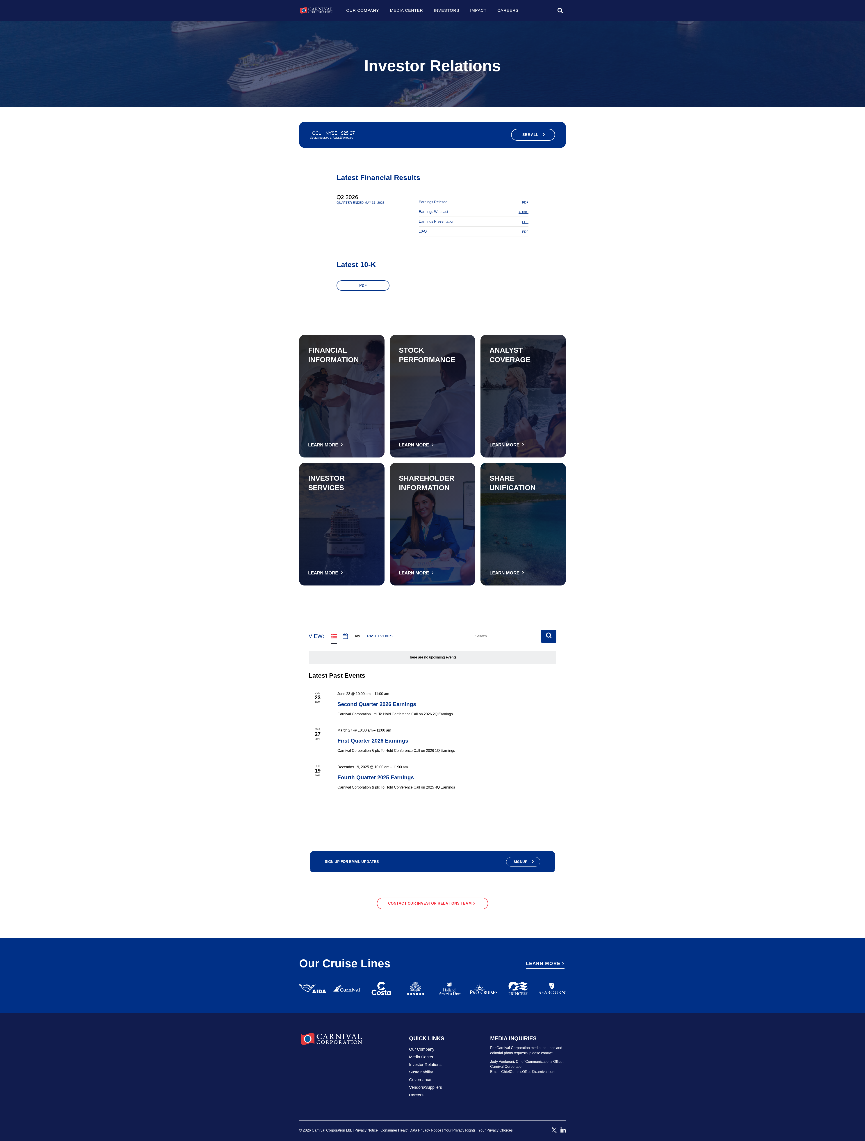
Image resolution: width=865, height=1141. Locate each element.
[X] (554, 1131)
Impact (478, 10)
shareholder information (426, 483)
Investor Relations (425, 1064)
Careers (508, 10)
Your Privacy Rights (460, 1130)
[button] (523, 862)
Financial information (333, 355)
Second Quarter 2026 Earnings (376, 704)
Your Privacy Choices (495, 1130)
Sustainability (421, 1072)
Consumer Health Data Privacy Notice (410, 1130)
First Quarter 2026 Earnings (372, 741)
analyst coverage (509, 355)
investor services (326, 483)
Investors (446, 10)
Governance (420, 1079)
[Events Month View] (345, 636)
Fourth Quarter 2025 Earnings (375, 777)
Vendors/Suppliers (425, 1087)
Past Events (380, 636)
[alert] (432, 657)
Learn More (546, 964)
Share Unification (512, 483)
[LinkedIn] (563, 1131)
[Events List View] (334, 636)
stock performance (427, 355)
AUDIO (523, 212)
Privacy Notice (366, 1130)
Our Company (362, 10)
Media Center (406, 10)
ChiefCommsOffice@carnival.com (528, 1072)
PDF (525, 202)
